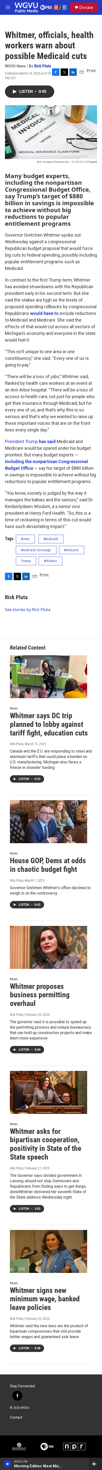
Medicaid (51, 539)
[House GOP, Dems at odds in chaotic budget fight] (48, 821)
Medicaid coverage (36, 550)
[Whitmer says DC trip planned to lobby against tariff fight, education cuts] (48, 676)
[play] (7, 1463)
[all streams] (95, 1464)
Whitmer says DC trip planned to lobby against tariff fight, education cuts (49, 724)
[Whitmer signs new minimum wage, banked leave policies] (48, 1251)
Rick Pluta (42, 65)
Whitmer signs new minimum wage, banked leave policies (45, 1299)
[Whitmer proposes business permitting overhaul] (48, 947)
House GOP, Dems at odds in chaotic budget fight (48, 865)
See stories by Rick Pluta (27, 609)
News (25, 539)
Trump (26, 561)
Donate (86, 7)
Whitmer (50, 561)
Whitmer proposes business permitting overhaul (40, 995)
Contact (16, 1417)
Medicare (71, 550)
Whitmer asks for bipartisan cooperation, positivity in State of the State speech (45, 1144)
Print (91, 70)
